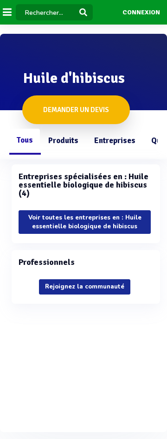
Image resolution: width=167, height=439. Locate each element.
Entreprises (114, 140)
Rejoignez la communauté (84, 286)
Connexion (141, 12)
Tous (24, 140)
